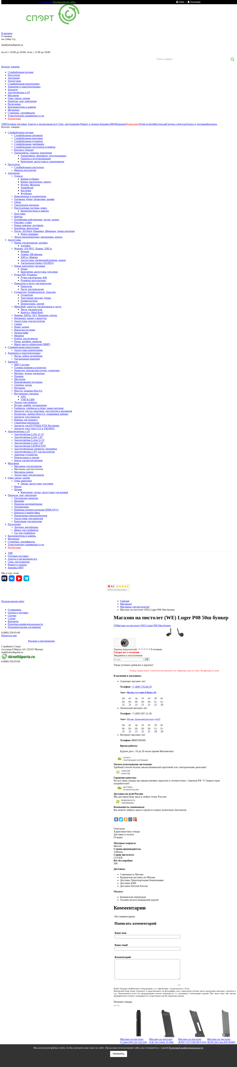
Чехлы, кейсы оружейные (28, 356)
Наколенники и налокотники (30, 196)
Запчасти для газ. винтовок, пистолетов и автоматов (43, 411)
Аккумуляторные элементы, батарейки (35, 448)
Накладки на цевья (24, 329)
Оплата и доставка (196, 124)
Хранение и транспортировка (24, 86)
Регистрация (195, 2)
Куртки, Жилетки (30, 184)
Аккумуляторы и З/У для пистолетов (34, 451)
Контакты (211, 124)
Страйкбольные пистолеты (29, 167)
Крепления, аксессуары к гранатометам (42, 161)
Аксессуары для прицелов (28, 518)
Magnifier (19, 501)
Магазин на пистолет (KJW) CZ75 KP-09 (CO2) (192, 1040)
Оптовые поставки (16, 124)
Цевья (24, 268)
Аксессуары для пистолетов (29, 321)
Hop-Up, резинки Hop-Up (28, 390)
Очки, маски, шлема (19, 98)
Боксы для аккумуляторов (28, 460)
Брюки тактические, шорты (36, 181)
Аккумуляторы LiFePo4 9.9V (30, 446)
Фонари (25, 251)
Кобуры (18, 216)
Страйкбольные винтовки (28, 138)
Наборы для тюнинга (26, 419)
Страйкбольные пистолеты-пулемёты (34, 147)
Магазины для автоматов (28, 466)
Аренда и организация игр (42, 124)
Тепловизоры (21, 506)
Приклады (26, 286)
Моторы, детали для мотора (29, 373)
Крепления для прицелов (28, 521)
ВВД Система (21, 364)
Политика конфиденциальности (25, 624)
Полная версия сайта (64, 2)
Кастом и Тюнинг (24, 149)
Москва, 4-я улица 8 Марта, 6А (141, 692)
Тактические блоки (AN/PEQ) (37, 263)
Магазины (13, 95)
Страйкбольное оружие (21, 72)
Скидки (12, 615)
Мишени (19, 335)
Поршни (19, 376)
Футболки (26, 193)
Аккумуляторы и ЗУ (19, 92)
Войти (181, 2)
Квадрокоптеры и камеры (22, 107)
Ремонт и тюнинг (89, 124)
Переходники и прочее (26, 457)
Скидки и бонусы (176, 124)
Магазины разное (23, 472)
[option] (134, 1034)
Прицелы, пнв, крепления (22, 101)
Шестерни (19, 379)
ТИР (3, 124)
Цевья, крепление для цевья (29, 266)
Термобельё (27, 187)
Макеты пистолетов (25, 170)
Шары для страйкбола (26, 530)
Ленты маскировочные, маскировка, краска (38, 237)
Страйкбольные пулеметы (28, 141)
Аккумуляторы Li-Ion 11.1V (29, 440)
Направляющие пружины (28, 382)
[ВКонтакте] (116, 819)
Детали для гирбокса (25, 402)
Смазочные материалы (26, 422)
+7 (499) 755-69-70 (141, 686)
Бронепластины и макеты (35, 210)
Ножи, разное (21, 327)
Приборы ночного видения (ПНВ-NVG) (36, 509)
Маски (17, 486)
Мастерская (159, 124)
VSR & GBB (28, 399)
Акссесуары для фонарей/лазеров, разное (43, 260)
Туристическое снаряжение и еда (26, 115)
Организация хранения (27, 358)
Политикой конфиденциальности (186, 1048)
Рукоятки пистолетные (33, 280)
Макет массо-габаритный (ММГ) (32, 344)
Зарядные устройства (26, 454)
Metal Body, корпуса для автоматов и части (37, 306)
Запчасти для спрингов (27, 416)
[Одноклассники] (126, 819)
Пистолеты (14, 75)
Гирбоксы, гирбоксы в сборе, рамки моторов (39, 408)
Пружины (19, 387)
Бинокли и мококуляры (27, 512)
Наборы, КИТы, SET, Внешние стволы (35, 315)
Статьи (11, 618)
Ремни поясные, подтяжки (28, 225)
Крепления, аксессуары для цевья (39, 271)
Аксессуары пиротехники (28, 350)
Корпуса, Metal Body (32, 312)
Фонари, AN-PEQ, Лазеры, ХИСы (33, 248)
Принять (118, 1053)
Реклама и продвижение (41, 641)
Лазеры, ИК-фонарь (31, 254)
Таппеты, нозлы (23, 385)
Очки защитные (23, 480)
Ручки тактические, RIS (34, 277)
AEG (23, 396)
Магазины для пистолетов (28, 469)
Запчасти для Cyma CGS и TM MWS (34, 428)
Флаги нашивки (29, 234)
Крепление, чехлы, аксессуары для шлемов (44, 492)
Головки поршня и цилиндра (30, 367)
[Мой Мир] (130, 819)
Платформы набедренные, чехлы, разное (36, 219)
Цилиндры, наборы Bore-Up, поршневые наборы (41, 414)
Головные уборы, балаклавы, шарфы (34, 199)
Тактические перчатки (26, 205)
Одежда (18, 176)
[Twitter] (121, 819)
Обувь (17, 202)
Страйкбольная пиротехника (24, 83)
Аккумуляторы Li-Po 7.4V (28, 437)
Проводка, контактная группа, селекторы (37, 370)
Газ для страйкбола (24, 533)
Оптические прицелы (26, 498)
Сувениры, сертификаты (21, 112)
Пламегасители (29, 300)
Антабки (25, 245)
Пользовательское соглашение (24, 627)
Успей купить (145, 124)
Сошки (18, 324)
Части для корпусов (31, 309)
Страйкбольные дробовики (29, 144)
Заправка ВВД (107, 124)
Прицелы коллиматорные (28, 504)
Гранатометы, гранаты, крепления (33, 152)
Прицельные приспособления (30, 515)
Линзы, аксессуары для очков (37, 483)
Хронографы (21, 332)
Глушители (27, 295)
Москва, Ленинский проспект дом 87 (143, 719)
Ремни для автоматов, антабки (31, 242)
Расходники (14, 104)
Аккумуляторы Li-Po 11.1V (29, 434)
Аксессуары (14, 80)
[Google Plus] (135, 819)
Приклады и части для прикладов (32, 283)
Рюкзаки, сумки (23, 222)
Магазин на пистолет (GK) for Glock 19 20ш (161, 1040)
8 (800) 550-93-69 (18, 48)
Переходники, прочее (32, 303)
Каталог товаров (10, 66)
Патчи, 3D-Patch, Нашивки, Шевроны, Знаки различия (44, 231)
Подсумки (19, 213)
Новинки (120, 124)
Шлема (18, 489)
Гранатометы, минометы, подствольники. (44, 155)
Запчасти (13, 89)
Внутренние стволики (26, 393)
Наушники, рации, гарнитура (30, 318)
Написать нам (9, 635)
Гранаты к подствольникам (36, 158)
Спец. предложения (68, 124)
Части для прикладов (32, 289)
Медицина (13, 110)
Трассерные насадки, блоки (36, 297)
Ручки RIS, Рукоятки (25, 274)
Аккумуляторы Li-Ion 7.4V (29, 443)
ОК (146, 659)
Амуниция (14, 78)
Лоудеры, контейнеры (26, 527)
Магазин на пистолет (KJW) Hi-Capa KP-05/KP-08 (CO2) (221, 1042)
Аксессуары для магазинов (29, 475)
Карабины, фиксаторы (26, 228)
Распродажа (14, 118)
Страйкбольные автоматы (28, 135)
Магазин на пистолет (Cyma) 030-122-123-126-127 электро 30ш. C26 (133, 1042)
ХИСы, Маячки (29, 257)
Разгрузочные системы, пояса (30, 208)
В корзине (6, 33)
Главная (124, 601)
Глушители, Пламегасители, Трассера (35, 292)
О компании (46, 2)
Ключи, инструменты (26, 338)
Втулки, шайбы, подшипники (30, 405)
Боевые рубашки (30, 179)
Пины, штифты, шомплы (28, 341)
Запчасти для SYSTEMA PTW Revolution (36, 425)
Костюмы (26, 190)
